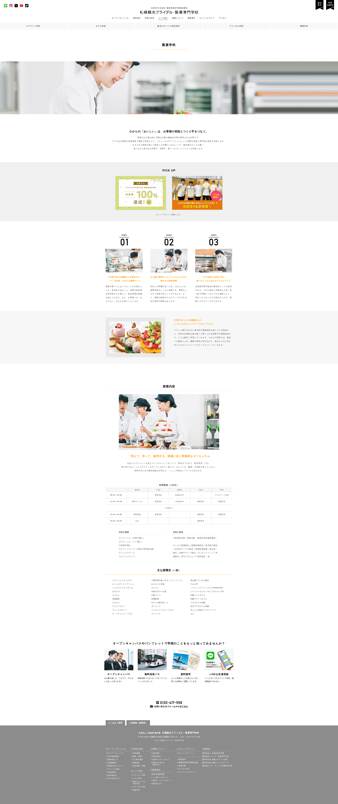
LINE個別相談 (113, 756)
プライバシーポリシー (187, 772)
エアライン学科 (139, 775)
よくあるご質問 (115, 723)
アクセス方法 (184, 769)
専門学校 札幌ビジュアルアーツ (216, 763)
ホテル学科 (101, 26)
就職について (177, 18)
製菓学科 (304, 26)
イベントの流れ (114, 769)
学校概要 (136, 753)
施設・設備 (137, 756)
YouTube (21, 5)
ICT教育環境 (138, 759)
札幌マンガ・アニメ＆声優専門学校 (218, 766)
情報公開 (182, 766)
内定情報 (155, 753)
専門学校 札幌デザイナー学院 (216, 759)
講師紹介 (136, 763)
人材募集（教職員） (138, 723)
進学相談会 (112, 775)
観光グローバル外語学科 (168, 26)
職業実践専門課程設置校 (188, 762)
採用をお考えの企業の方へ (158, 764)
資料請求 (137, 18)
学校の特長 (149, 18)
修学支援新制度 (158, 774)
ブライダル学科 (236, 26)
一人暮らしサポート (160, 777)
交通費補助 (112, 763)
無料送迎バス (113, 759)
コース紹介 (163, 18)
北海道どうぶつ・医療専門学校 (216, 756)
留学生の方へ (157, 784)
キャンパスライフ (207, 18)
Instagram (11, 5)
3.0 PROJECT (114, 778)
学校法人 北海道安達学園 (214, 753)
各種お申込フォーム (116, 766)
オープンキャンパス (120, 18)
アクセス (222, 18)
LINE (5, 5)
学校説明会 (112, 772)
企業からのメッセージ (161, 759)
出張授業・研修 (139, 766)
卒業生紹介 (156, 756)
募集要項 (191, 18)
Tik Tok (26, 5)
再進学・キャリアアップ (162, 780)
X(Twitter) (16, 5)
